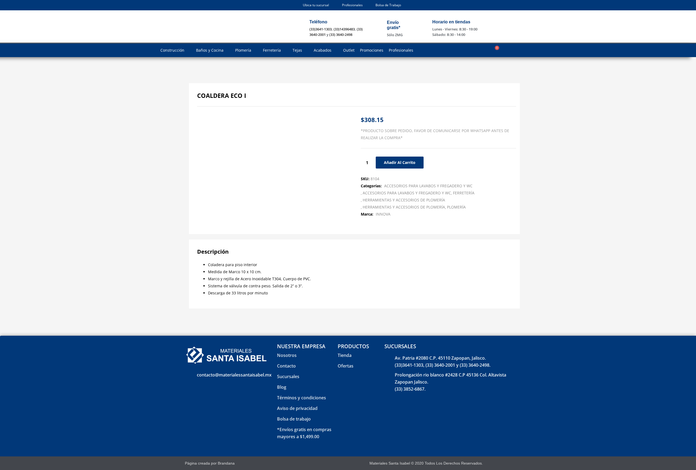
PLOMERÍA (456, 207)
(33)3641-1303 (320, 29)
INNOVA (383, 214)
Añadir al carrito (399, 162)
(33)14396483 (344, 29)
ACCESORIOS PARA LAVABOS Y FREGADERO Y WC (428, 185)
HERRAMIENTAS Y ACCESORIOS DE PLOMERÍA (404, 200)
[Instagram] (504, 463)
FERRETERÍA (463, 192)
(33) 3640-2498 (340, 34)
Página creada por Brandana (210, 463)
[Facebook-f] (494, 463)
